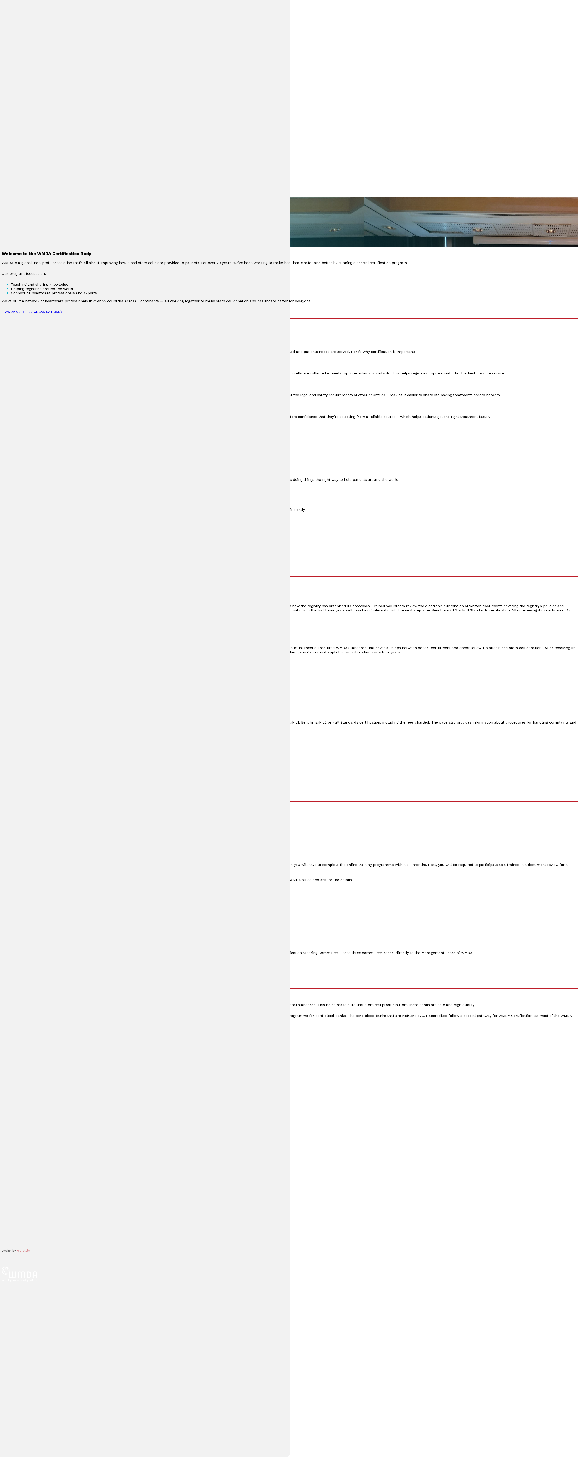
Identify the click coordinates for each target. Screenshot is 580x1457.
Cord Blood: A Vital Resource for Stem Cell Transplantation (60, 1076)
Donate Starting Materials (32, 1083)
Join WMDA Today (25, 1117)
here (15, 1031)
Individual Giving (24, 1140)
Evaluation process (27, 756)
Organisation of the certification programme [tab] (49, 700)
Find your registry (25, 1098)
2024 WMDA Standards (31, 539)
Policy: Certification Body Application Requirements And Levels (145, 743)
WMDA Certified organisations (28, 663)
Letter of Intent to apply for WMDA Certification (45, 673)
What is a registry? (26, 1091)
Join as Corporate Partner (33, 1132)
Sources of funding (27, 769)
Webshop (18, 1189)
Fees (15, 764)
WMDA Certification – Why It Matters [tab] (41, 326)
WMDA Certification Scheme (36, 734)
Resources (19, 1174)
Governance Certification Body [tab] (34, 906)
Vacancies (19, 1147)
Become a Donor (25, 1061)
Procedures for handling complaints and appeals (53, 760)
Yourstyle (23, 1250)
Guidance (19, 544)
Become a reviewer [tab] (22, 793)
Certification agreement (32, 752)
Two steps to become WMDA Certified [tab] (42, 568)
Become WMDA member (31, 1125)
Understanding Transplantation (37, 1068)
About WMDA (22, 1166)
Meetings (18, 1181)
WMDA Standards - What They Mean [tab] (40, 454)
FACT (129, 1005)
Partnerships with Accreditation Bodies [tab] (43, 980)
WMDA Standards (26, 739)
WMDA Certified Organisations (32, 312)
